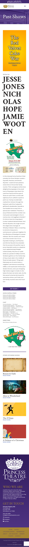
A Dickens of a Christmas (13, 440)
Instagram (7, 519)
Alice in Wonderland (11, 396)
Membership (20, 531)
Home (10, 529)
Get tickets (13, 289)
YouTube (6, 521)
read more (7, 375)
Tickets (10, 536)
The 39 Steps (8, 418)
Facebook (7, 517)
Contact (18, 536)
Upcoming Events (8, 531)
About (5, 534)
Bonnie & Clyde (9, 373)
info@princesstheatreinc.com (11, 515)
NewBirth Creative (17, 544)
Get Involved (13, 534)
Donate (22, 534)
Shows (16, 529)
